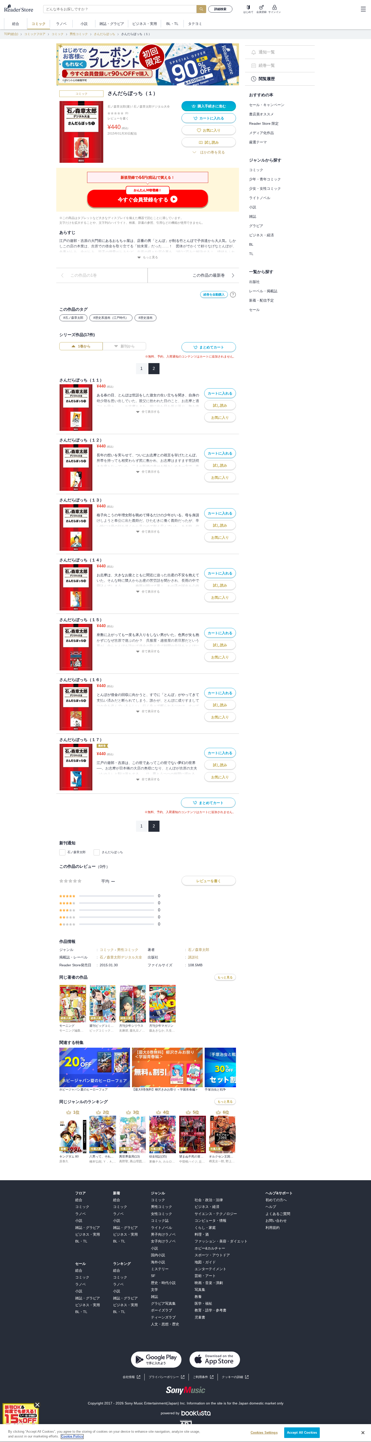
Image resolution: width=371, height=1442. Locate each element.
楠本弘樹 (95, 1161)
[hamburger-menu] (363, 9)
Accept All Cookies (302, 1432)
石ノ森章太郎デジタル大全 (152, 106)
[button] (235, 1377)
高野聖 (123, 1161)
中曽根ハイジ (188, 1161)
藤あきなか (156, 1030)
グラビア (256, 226)
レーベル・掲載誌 (263, 291)
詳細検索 (220, 9)
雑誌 (252, 216)
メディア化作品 (261, 133)
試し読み (212, 142)
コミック (57, 34)
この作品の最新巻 (209, 275)
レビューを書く (118, 118)
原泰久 (63, 1161)
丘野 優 (204, 1161)
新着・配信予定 (261, 300)
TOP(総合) (11, 34)
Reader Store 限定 (264, 123)
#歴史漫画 (145, 317)
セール (254, 310)
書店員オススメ (261, 114)
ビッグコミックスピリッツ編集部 (112, 1030)
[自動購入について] (233, 295)
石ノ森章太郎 (76, 852)
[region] (185, 1433)
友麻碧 (123, 1030)
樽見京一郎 (216, 1161)
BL (251, 244)
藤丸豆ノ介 (137, 1030)
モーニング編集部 (71, 1030)
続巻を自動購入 (214, 294)
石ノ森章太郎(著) (119, 106)
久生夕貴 (172, 1030)
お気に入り (212, 130)
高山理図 (136, 1161)
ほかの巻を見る (212, 152)
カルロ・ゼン (172, 1161)
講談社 (193, 957)
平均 (105, 881)
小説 (252, 207)
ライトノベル (259, 198)
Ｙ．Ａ (107, 1161)
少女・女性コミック (265, 188)
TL (251, 254)
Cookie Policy (72, 1436)
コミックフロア (34, 34)
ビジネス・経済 (261, 235)
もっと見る (150, 257)
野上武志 (232, 1161)
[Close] (362, 1432)
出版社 (254, 282)
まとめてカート (211, 347)
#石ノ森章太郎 (73, 317)
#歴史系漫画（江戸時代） (110, 317)
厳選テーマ (258, 142)
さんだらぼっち (104, 34)
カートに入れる (211, 118)
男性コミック (79, 34)
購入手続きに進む (212, 106)
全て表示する (151, 411)
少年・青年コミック (265, 179)
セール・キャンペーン (266, 105)
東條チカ (155, 1161)
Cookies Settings (264, 1432)
